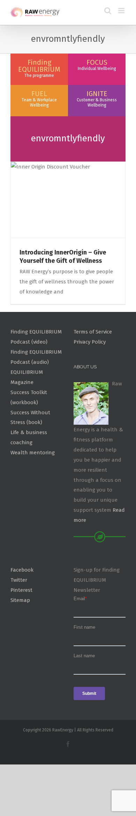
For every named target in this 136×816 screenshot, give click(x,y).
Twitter (18, 580)
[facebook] (68, 744)
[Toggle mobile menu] (122, 10)
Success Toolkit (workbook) (28, 397)
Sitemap (20, 600)
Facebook (21, 570)
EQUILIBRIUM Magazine (26, 377)
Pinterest (21, 590)
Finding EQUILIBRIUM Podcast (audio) (36, 357)
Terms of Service (93, 332)
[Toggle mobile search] (107, 10)
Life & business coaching (28, 437)
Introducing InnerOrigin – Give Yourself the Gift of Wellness (63, 256)
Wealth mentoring (32, 452)
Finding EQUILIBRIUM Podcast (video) (36, 337)
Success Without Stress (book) (30, 417)
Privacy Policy (90, 342)
